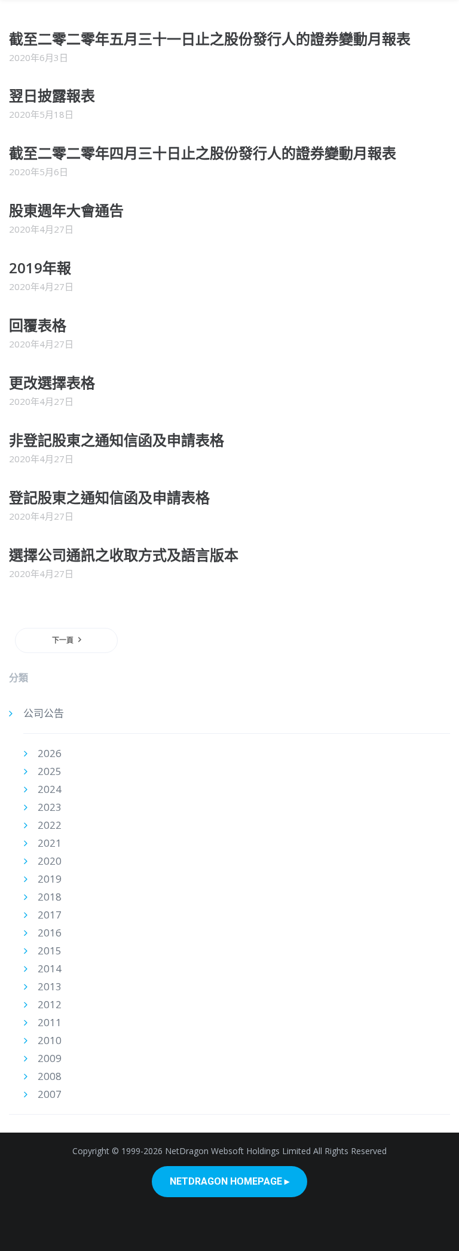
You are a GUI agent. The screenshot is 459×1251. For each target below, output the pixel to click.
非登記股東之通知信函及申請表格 (116, 440)
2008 (50, 1076)
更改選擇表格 (52, 382)
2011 (50, 1022)
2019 (50, 879)
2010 (50, 1040)
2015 (50, 950)
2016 (50, 932)
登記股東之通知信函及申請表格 (109, 497)
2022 (50, 825)
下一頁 (63, 640)
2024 (50, 789)
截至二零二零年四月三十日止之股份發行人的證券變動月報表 (202, 153)
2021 (50, 843)
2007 (50, 1094)
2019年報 (40, 267)
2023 (50, 807)
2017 (50, 915)
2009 (50, 1058)
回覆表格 (37, 325)
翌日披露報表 (52, 95)
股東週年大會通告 (66, 210)
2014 (50, 968)
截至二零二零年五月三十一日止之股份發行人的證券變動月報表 (210, 38)
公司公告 (43, 713)
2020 (50, 861)
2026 (50, 753)
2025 (50, 771)
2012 (50, 1004)
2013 (50, 986)
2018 (50, 897)
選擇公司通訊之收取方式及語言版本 (123, 555)
